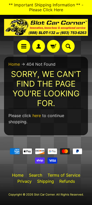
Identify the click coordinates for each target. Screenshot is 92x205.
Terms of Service (64, 175)
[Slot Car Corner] (46, 27)
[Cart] (53, 46)
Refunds (67, 181)
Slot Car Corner (44, 194)
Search (35, 175)
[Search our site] (68, 46)
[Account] (38, 46)
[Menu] (23, 46)
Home (14, 64)
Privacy (24, 181)
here (36, 115)
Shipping (45, 181)
